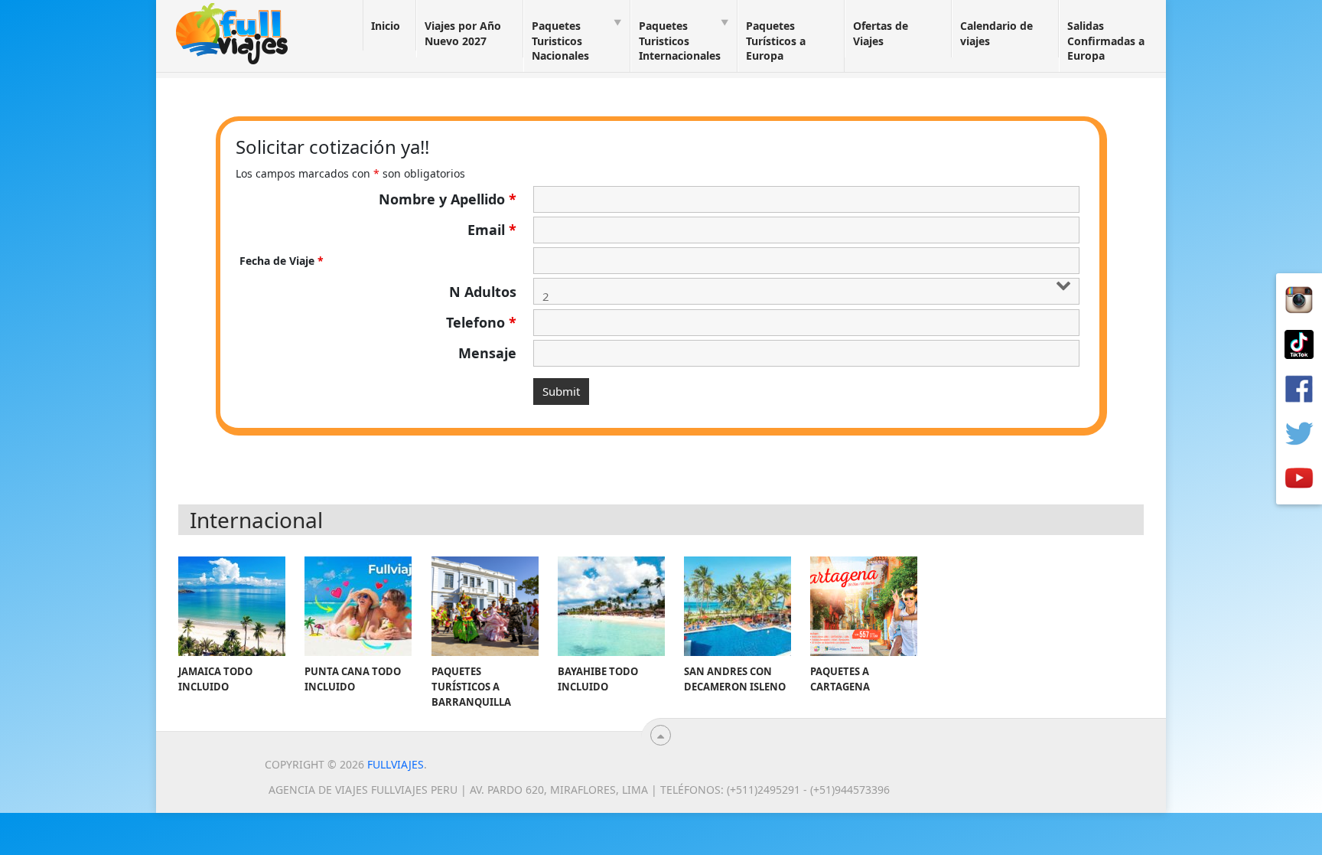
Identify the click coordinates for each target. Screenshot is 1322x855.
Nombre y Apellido (447, 199)
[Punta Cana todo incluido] (358, 606)
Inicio (385, 25)
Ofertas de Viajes (880, 33)
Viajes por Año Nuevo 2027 (463, 33)
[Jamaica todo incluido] (231, 606)
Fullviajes (395, 764)
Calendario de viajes (996, 33)
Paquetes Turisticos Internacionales (680, 40)
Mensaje (487, 353)
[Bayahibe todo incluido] (611, 606)
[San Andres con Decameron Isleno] (737, 606)
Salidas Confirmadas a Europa (1106, 40)
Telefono (481, 322)
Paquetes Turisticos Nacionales (560, 40)
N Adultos (482, 291)
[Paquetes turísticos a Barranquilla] (485, 606)
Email (491, 229)
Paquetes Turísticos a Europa (776, 40)
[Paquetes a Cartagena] (863, 606)
